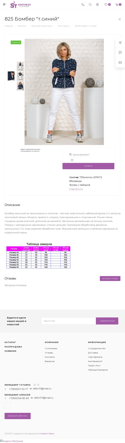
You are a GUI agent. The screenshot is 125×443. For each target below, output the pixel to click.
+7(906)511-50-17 (18, 389)
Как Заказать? (95, 361)
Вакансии (50, 361)
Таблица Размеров (98, 370)
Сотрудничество (97, 348)
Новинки (10, 351)
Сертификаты (95, 357)
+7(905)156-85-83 (19, 398)
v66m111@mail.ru (43, 397)
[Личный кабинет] (97, 4)
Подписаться (107, 321)
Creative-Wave (46, 433)
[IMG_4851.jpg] (64, 91)
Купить (88, 166)
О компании (51, 348)
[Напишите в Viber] (38, 385)
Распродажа (13, 346)
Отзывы (49, 352)
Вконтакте (7, 405)
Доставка (93, 352)
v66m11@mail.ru (42, 388)
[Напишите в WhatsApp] (35, 385)
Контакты (50, 357)
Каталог (10, 342)
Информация (97, 342)
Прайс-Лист (94, 365)
